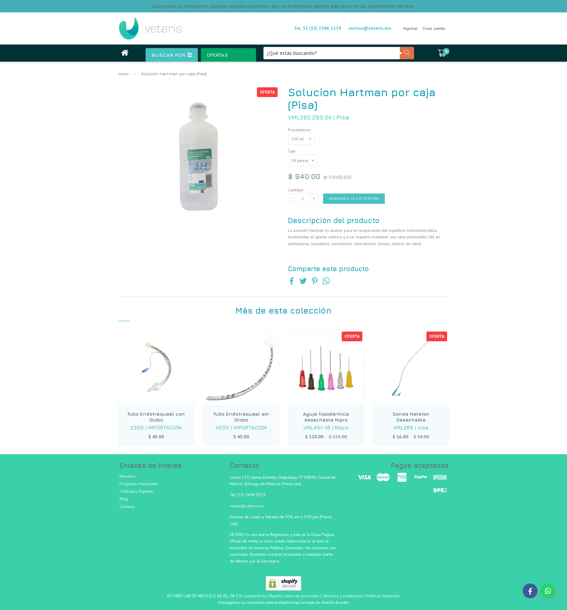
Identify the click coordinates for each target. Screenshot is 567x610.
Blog (124, 498)
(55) (241, 494)
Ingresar (410, 28)
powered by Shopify (263, 595)
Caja (291, 151)
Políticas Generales (383, 595)
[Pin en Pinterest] (314, 281)
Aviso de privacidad (301, 595)
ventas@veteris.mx (369, 28)
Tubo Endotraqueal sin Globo (241, 416)
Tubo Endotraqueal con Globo (156, 416)
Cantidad (295, 190)
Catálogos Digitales (137, 491)
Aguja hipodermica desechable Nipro (326, 416)
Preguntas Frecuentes (139, 483)
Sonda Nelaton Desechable (410, 416)
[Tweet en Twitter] (303, 281)
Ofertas (217, 55)
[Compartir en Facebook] (291, 281)
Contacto (127, 506)
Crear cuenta (434, 28)
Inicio (123, 73)
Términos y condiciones (343, 595)
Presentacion (299, 129)
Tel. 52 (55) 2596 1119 (317, 28)
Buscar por (169, 55)
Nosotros (128, 476)
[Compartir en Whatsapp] (326, 281)
